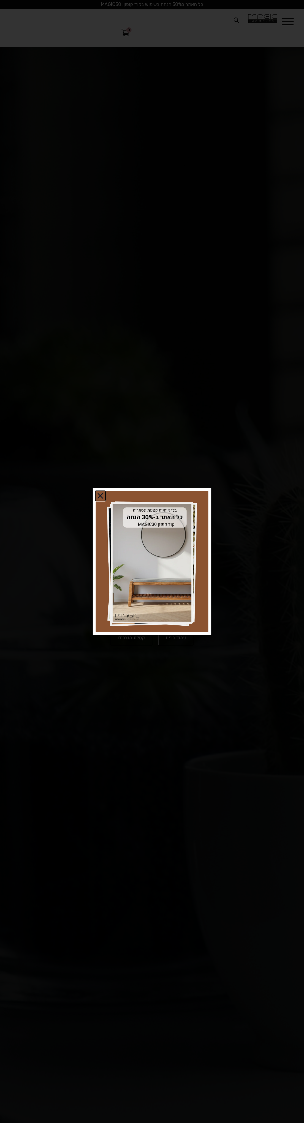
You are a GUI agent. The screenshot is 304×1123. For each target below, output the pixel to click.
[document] (152, 561)
